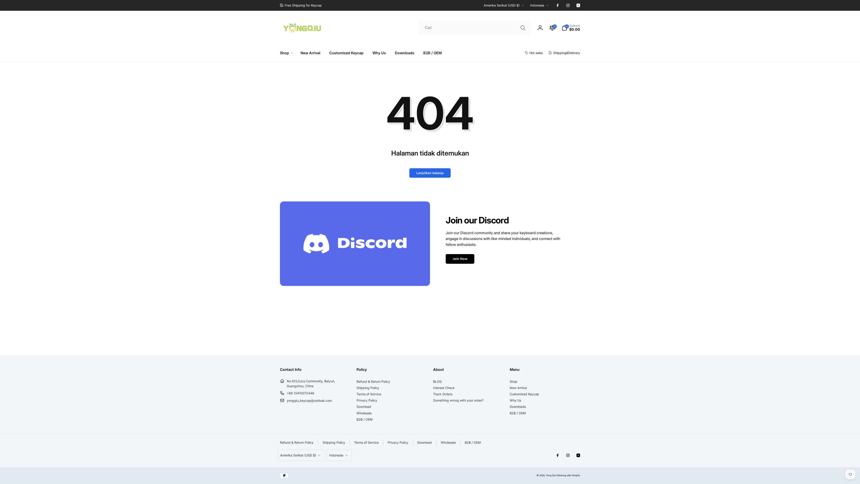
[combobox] (475, 28)
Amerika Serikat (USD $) (502, 5)
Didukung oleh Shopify (568, 475)
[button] (571, 27)
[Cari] (522, 27)
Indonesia (537, 5)
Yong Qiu (551, 475)
